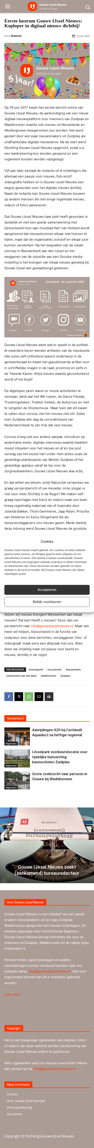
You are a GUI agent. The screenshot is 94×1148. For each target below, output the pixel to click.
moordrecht (54, 669)
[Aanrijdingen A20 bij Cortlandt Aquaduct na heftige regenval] (17, 736)
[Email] (39, 696)
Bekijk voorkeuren (47, 602)
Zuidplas (65, 675)
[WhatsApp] (28, 696)
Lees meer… (13, 994)
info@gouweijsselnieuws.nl (52, 626)
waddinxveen (48, 675)
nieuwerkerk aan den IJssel (21, 675)
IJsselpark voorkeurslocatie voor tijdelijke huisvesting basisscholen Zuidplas (59, 757)
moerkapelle (36, 669)
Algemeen (11, 743)
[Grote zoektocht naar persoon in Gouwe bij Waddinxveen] (17, 780)
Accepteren (47, 590)
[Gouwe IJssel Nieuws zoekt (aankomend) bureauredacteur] (47, 845)
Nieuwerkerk (73, 669)
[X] (18, 696)
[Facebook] (8, 696)
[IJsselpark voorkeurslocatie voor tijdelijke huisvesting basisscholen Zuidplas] (17, 758)
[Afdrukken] (49, 696)
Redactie (16, 35)
